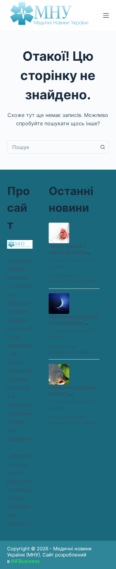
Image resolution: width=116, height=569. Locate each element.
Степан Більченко (70, 331)
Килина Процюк (68, 260)
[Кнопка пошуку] (102, 147)
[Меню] (106, 15)
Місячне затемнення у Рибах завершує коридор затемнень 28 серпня (73, 326)
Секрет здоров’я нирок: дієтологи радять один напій (69, 252)
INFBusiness (25, 561)
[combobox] (52, 147)
